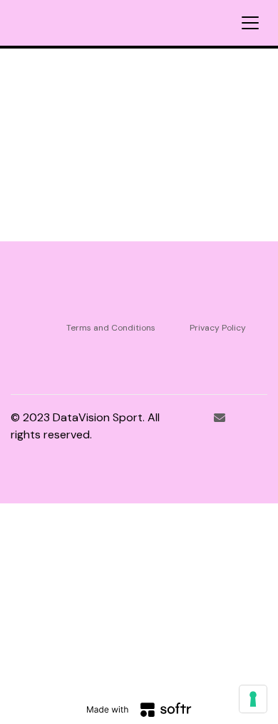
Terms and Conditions (110, 327)
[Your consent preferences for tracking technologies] (253, 699)
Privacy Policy (218, 327)
